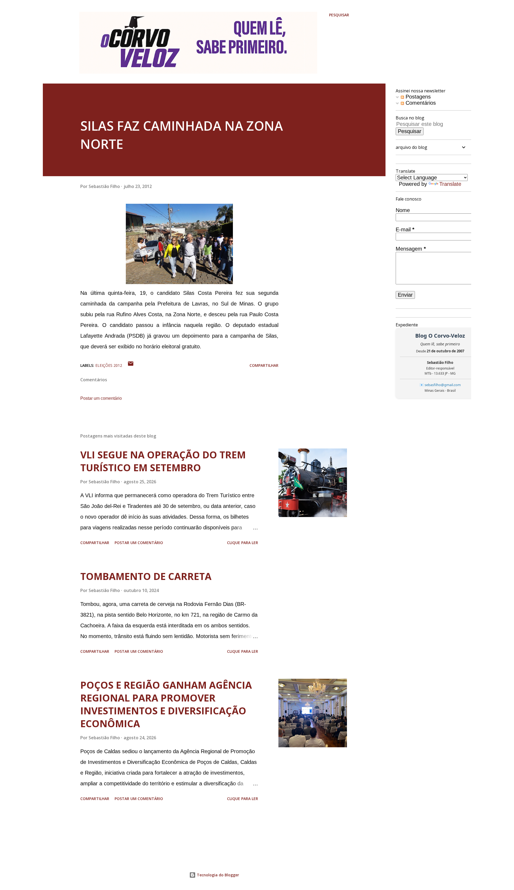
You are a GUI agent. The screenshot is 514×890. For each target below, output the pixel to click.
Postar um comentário (101, 398)
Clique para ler (242, 542)
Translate (450, 184)
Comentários (420, 103)
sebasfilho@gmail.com (443, 384)
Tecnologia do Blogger (217, 874)
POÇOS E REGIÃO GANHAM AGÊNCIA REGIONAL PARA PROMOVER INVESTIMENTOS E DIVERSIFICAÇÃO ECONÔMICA (166, 704)
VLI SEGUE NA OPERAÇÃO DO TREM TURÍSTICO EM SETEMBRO (163, 461)
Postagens (417, 97)
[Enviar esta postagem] (130, 365)
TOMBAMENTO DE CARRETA (145, 576)
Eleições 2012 (108, 365)
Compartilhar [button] (264, 365)
